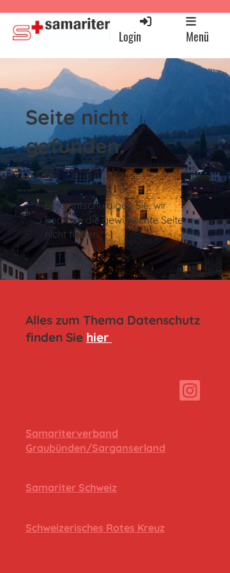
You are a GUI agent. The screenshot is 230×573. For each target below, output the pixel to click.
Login (130, 36)
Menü (197, 36)
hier (99, 337)
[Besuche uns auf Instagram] (190, 393)
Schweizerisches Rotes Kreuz (95, 527)
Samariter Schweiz (71, 487)
